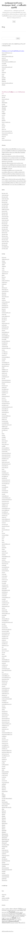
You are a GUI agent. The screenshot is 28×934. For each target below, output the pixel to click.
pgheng (3, 545)
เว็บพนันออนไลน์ (5, 864)
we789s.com (4, 748)
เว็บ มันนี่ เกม (4, 859)
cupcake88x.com (5, 362)
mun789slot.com (5, 513)
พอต (3, 793)
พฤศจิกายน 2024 (5, 230)
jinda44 (3, 104)
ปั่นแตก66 (4, 787)
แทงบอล (3, 873)
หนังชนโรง (4, 54)
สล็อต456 (4, 812)
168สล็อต (4, 262)
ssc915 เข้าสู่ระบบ (23, 915)
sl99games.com (5, 645)
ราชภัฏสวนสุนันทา (6, 803)
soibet (3, 658)
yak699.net (4, 759)
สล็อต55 (3, 814)
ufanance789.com (6, 718)
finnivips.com (5, 385)
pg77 (3, 538)
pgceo (3, 542)
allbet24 (3, 125)
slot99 (3, 101)
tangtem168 (4, 682)
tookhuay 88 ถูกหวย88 (7, 698)
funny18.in (4, 399)
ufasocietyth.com (5, 720)
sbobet (3, 617)
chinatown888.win (6, 357)
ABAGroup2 (4, 287)
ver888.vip (4, 736)
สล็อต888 (4, 108)
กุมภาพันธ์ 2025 (5, 225)
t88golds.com (5, 681)
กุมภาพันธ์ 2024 (5, 246)
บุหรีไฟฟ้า (4, 784)
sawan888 (4, 615)
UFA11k (3, 706)
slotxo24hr (4, 656)
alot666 (3, 298)
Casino (3, 350)
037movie (4, 257)
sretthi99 (4, 663)
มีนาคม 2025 (4, 223)
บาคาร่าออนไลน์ (5, 782)
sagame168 (4, 609)
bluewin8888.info (5, 335)
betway (3, 330)
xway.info (4, 757)
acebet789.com (5, 291)
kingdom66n (4, 451)
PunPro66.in (4, 576)
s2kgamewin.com (5, 606)
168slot (3, 261)
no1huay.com (5, 524)
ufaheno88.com (5, 714)
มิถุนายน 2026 (5, 197)
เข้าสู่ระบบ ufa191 (5, 855)
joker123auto (5, 440)
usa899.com (4, 727)
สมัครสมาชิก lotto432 (6, 807)
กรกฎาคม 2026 (5, 195)
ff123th (3, 383)
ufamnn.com (4, 716)
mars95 (3, 494)
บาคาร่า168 (4, 65)
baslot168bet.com (6, 316)
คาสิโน (3, 763)
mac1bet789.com (5, 483)
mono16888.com (5, 510)
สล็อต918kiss (4, 823)
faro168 (3, 378)
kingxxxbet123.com (6, 455)
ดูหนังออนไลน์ (5, 60)
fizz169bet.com (5, 389)
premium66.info (5, 570)
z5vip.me (4, 761)
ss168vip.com (5, 665)
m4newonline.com (6, 480)
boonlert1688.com (6, 341)
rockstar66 (4, 595)
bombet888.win (5, 337)
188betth (4, 266)
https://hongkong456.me (7, 83)
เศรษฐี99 (3, 871)
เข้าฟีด (3, 896)
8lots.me (4, 277)
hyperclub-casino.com (7, 424)
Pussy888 (4, 583)
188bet (3, 264)
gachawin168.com (6, 403)
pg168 (3, 537)
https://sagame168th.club (7, 56)
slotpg (3, 118)
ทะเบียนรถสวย (5, 773)
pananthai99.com (6, 529)
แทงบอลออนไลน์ (5, 875)
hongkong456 (5, 421)
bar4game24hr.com (6, 312)
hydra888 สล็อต (5, 423)
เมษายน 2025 (5, 222)
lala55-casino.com (6, 462)
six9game (4, 640)
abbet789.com (5, 289)
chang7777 (4, 355)
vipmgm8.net (5, 741)
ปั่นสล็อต (3, 786)
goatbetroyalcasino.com (7, 407)
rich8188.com (5, 592)
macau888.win (5, 487)
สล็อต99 (3, 825)
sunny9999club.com (6, 677)
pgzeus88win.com (6, 561)
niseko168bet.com (6, 519)
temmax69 (4, 684)
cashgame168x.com (6, 348)
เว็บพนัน (3, 862)
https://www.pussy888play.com (9, 61)
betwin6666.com (5, 332)
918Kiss (3, 278)
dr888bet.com (5, 369)
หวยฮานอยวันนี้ (5, 852)
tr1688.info (4, 700)
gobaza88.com (5, 408)
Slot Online (4, 649)
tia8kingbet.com (5, 693)
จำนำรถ (3, 766)
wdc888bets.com (5, 747)
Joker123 (4, 439)
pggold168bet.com (6, 544)
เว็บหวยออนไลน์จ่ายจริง (7, 869)
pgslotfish (4, 558)
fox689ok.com (5, 391)
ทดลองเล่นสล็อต (5, 771)
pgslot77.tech (5, 553)
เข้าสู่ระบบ (4, 894)
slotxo (3, 117)
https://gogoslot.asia (6, 140)
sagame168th (5, 611)
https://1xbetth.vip (6, 122)
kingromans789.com (6, 453)
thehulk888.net (5, 691)
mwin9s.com (4, 515)
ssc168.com (4, 666)
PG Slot (3, 533)
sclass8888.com (5, 620)
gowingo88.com (5, 412)
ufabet (3, 709)
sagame (3, 608)
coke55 (3, 360)
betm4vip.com (5, 328)
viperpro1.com (5, 739)
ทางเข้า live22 (5, 775)
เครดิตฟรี (4, 857)
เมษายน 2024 (5, 243)
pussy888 (4, 63)
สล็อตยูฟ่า (4, 832)
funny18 (3, 398)
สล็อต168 (4, 81)
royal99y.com (5, 601)
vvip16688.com (5, 745)
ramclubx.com (5, 585)
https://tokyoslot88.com (7, 133)
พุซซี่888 (3, 113)
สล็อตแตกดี (4, 843)
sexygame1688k (5, 631)
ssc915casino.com (6, 668)
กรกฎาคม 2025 (5, 216)
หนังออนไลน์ (4, 846)
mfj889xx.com (5, 504)
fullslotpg (4, 72)
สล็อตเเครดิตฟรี (5, 841)
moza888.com (5, 512)
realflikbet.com (5, 586)
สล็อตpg (3, 827)
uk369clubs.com (5, 725)
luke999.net (4, 478)
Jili (2, 432)
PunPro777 (4, 577)
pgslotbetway (5, 134)
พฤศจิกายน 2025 (5, 209)
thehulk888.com (5, 690)
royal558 (4, 599)
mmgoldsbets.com (6, 508)
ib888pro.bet (4, 426)
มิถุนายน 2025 (5, 218)
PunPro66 (4, 574)
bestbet (3, 321)
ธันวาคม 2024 (5, 229)
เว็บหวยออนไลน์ (5, 868)
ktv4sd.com (4, 460)
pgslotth (4, 560)
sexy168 (3, 624)
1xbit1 (3, 270)
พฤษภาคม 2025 (5, 220)
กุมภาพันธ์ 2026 (5, 204)
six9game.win (5, 642)
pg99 (3, 70)
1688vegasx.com (5, 259)
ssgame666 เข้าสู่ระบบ (6, 670)
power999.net (5, 569)
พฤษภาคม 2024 (5, 241)
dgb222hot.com (5, 366)
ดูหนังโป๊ (3, 120)
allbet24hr (4, 294)
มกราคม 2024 (5, 248)
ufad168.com (5, 711)
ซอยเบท (3, 768)
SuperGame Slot (5, 679)
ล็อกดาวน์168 (4, 805)
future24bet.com (5, 401)
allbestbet (4, 293)
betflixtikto (4, 325)
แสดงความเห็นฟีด (5, 898)
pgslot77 (4, 68)
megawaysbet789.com (7, 499)
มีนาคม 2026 (4, 202)
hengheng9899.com (6, 416)
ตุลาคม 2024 (4, 232)
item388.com (5, 430)
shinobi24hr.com (5, 634)
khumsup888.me (5, 448)
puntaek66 (4, 581)
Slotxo (3, 654)
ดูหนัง (3, 76)
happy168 (4, 414)
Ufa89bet (4, 707)
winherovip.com (5, 754)
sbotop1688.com (5, 618)
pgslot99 (4, 554)
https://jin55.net (5, 99)
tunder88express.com (6, 704)
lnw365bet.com (5, 472)
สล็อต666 (4, 818)
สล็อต (3, 809)
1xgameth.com (5, 271)
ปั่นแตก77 (4, 789)
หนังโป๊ (3, 848)
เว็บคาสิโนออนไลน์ (6, 860)
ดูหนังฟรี (3, 77)
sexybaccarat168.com (6, 629)
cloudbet (4, 359)
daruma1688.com (6, 364)
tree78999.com (5, 702)
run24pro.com (5, 604)
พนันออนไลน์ (4, 791)
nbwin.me (4, 517)
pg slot (3, 127)
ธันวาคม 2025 (5, 207)
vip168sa (4, 738)
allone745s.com (5, 296)
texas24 (3, 686)
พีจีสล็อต (3, 795)
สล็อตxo (3, 828)
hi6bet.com (4, 419)
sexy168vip (4, 625)
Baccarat (4, 309)
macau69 (4, 485)
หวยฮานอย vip (5, 850)
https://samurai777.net (7, 131)
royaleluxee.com (5, 602)
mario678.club (5, 490)
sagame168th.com (6, 613)
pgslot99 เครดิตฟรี (5, 913)
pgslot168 (4, 551)
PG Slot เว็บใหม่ (5, 535)
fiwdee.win (4, 387)
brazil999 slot (5, 343)
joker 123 (4, 129)
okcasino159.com (5, 526)
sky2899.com (5, 643)
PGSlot (3, 549)
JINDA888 (4, 109)
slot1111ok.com (5, 650)
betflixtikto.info (5, 327)
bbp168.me (4, 318)
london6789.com (5, 474)
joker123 (4, 58)
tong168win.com (5, 697)
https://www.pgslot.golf (7, 67)
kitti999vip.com (5, 458)
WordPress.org (5, 900)
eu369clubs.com (5, 376)
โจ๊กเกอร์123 (4, 880)
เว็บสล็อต (4, 866)
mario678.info (5, 492)
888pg (3, 275)
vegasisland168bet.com (7, 732)
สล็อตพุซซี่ (4, 830)
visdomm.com (5, 743)
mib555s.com (5, 506)
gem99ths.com (5, 405)
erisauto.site (4, 375)
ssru (3, 672)
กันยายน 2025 (5, 213)
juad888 (3, 446)
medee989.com (5, 496)
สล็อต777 (4, 819)
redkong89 (4, 588)
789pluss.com (5, 273)
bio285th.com (5, 334)
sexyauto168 (4, 627)
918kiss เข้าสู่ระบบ (6, 280)
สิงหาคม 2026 (5, 193)
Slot (3, 647)
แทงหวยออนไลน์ (5, 876)
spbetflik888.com (5, 659)
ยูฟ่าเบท (3, 800)
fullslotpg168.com (6, 396)
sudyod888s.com (5, 675)
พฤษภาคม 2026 (5, 198)
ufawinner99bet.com (6, 723)
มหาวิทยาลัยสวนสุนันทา (7, 798)
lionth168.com (5, 465)
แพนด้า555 (4, 878)
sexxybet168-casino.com (7, 622)
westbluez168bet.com (6, 750)
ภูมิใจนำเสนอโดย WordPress (7, 931)
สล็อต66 (3, 84)
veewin (3, 730)
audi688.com (4, 303)
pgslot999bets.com (6, 556)
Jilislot (3, 433)
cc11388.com (4, 351)
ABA (3, 286)
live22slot (4, 471)
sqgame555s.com (5, 661)
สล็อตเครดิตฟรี (5, 835)
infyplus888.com (5, 428)
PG (2, 531)
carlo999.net (4, 344)
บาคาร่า (3, 115)
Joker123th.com (5, 444)
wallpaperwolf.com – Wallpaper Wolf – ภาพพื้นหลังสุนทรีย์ (14, 5)
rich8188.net (4, 593)
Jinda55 (3, 435)
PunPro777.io (5, 579)
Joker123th (4, 442)
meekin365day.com (6, 497)
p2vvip (3, 528)
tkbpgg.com (4, 695)
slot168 (3, 97)
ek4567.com (4, 373)
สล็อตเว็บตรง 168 (5, 839)
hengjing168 (4, 417)
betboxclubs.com (5, 323)
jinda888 (4, 437)
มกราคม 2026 (5, 206)
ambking (4, 300)
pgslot (3, 111)
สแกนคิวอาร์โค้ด (5, 844)
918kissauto (4, 282)
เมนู (14, 21)
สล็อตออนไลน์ (5, 834)
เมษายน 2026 (5, 200)
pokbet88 (4, 565)
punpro (3, 572)
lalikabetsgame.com (6, 464)
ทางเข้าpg (4, 777)
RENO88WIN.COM (6, 590)
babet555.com (5, 305)
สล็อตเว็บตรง (4, 102)
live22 (3, 74)
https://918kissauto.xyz (7, 52)
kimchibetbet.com (6, 449)
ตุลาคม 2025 (4, 211)
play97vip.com (5, 563)
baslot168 (4, 314)
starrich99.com (5, 674)
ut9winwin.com (5, 729)
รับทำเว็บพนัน (5, 802)
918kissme (4, 284)
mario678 (4, 488)
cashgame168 (5, 346)
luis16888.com (5, 476)
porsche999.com (5, 567)
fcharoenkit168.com (6, 380)
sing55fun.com (5, 636)
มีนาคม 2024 (4, 245)
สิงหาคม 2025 (5, 214)
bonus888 (4, 339)
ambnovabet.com (6, 302)
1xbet (3, 268)
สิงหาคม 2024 (5, 236)
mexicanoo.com (5, 501)
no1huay (4, 522)
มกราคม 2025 (5, 227)
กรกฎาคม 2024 (5, 238)
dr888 (3, 367)
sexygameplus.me (6, 633)
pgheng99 (4, 547)
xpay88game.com (6, 755)
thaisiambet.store (6, 688)
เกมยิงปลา (4, 853)
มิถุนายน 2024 (5, 239)
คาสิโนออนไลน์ (5, 764)
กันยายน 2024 (5, 234)
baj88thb (4, 311)
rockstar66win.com (6, 597)
